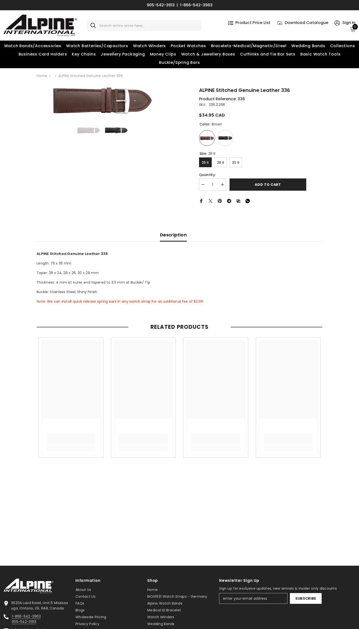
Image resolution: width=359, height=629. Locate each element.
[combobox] (148, 25)
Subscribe (305, 598)
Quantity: (207, 174)
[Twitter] (210, 200)
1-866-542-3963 (196, 5)
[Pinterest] (220, 200)
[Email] (238, 200)
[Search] (144, 25)
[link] (70, 439)
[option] (102, 100)
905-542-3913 (161, 5)
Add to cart (268, 184)
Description (173, 235)
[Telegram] (229, 200)
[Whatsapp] (247, 200)
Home (42, 75)
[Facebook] (201, 200)
